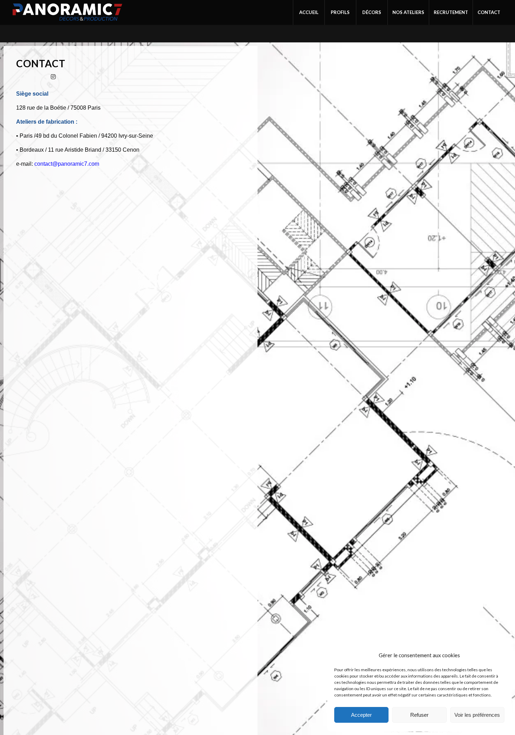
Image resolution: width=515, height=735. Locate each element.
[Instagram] (53, 76)
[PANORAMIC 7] (67, 12)
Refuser (419, 715)
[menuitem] (308, 12)
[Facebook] (23, 76)
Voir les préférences (477, 715)
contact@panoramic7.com (66, 164)
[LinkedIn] (38, 76)
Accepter (361, 715)
